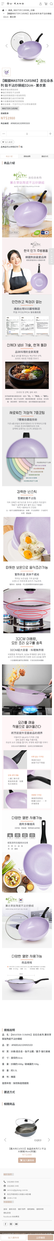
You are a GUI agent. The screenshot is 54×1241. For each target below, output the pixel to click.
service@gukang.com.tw (17, 1190)
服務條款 (40, 1209)
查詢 (5, 1209)
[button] (47, 46)
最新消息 (12, 1209)
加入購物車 (13, 1237)
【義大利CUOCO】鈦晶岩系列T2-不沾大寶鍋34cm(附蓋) (27, 1150)
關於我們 (21, 1209)
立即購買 (40, 1237)
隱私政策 (7, 1212)
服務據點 (30, 1209)
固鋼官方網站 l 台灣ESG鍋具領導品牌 (30, 1233)
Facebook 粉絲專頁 (11, 1216)
